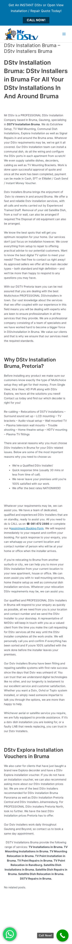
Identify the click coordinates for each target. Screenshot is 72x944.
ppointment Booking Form (27, 528)
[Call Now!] (62, 935)
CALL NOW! (36, 20)
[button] (10, 934)
